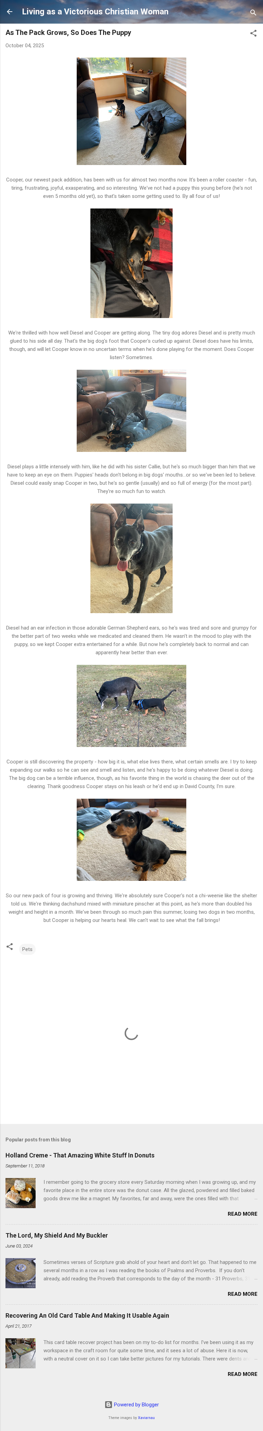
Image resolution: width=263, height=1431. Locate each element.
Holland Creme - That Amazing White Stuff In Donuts (79, 1155)
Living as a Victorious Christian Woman (95, 11)
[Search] (253, 13)
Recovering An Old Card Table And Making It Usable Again (87, 1315)
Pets (27, 949)
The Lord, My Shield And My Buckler (56, 1235)
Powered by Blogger (136, 1405)
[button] (253, 34)
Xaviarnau (146, 1418)
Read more (243, 1214)
